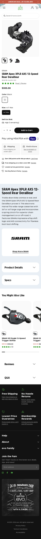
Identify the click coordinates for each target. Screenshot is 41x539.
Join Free (34, 158)
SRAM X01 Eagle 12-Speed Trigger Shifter (14, 340)
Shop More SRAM (20, 251)
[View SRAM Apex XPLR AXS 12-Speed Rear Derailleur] (4, 60)
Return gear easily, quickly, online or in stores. (28, 401)
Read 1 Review (20, 83)
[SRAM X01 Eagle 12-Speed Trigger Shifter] (16, 315)
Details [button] (33, 163)
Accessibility (20, 532)
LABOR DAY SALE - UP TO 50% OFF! (20, 1)
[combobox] (20, 15)
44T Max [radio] (6, 112)
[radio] (5, 100)
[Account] (32, 7)
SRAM (4, 71)
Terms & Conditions (20, 529)
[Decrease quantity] (4, 130)
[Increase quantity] (10, 130)
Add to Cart (26, 130)
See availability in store (30, 150)
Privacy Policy (20, 525)
